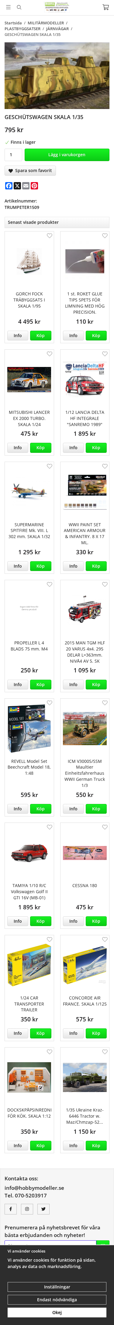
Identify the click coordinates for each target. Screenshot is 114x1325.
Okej (57, 1312)
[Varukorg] (105, 7)
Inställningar (57, 1287)
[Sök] (19, 7)
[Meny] (8, 7)
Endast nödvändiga (57, 1299)
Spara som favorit (32, 170)
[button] (40, 335)
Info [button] (18, 335)
